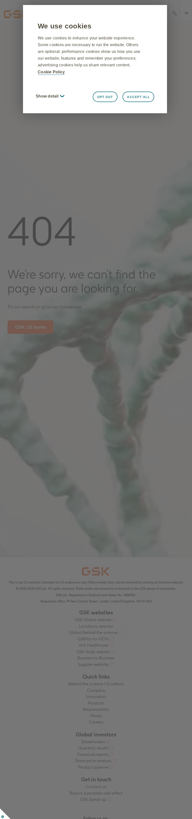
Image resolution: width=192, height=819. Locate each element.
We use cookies (65, 26)
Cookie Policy (51, 72)
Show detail (50, 96)
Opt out (105, 97)
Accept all (138, 97)
